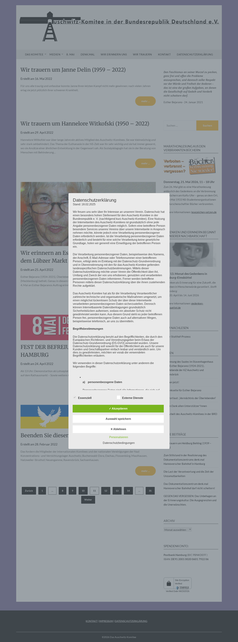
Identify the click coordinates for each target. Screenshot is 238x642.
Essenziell (84, 397)
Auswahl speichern (118, 418)
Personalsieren (118, 437)
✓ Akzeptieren (118, 408)
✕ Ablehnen (118, 429)
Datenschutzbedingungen (119, 442)
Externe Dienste (132, 397)
